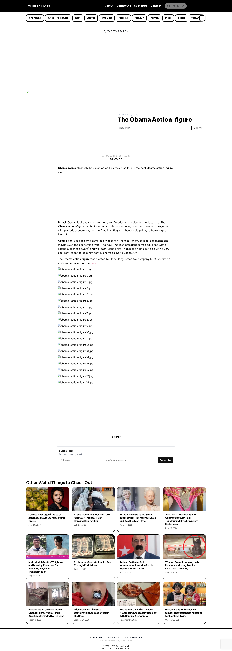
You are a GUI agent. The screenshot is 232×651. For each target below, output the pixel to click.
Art (78, 18)
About (109, 5)
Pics (168, 18)
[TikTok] (182, 6)
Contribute (123, 5)
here (93, 263)
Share (199, 128)
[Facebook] (168, 6)
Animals (35, 18)
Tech (181, 18)
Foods (123, 18)
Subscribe (141, 5)
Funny (139, 18)
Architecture (58, 18)
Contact (155, 5)
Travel (196, 18)
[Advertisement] (116, 60)
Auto (91, 18)
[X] (178, 6)
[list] (116, 18)
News (155, 18)
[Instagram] (173, 6)
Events (107, 18)
